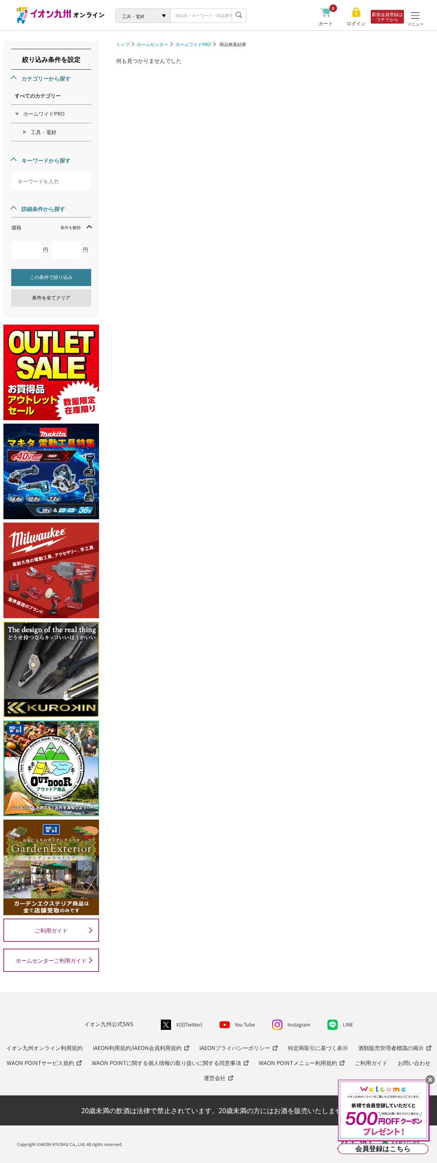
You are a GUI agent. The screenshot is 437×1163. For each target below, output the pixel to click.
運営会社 (215, 1078)
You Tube (245, 1024)
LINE (348, 1024)
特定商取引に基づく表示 (318, 1048)
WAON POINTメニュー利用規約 (298, 1063)
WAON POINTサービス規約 (40, 1063)
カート (327, 23)
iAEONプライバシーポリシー (234, 1048)
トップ (122, 44)
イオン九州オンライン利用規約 (44, 1048)
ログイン (356, 23)
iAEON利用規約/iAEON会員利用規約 (137, 1048)
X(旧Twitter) (189, 1024)
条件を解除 (70, 227)
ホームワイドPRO (193, 44)
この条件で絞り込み (51, 277)
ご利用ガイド (51, 930)
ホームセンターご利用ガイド (51, 960)
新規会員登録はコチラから (387, 17)
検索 (239, 16)
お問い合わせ (414, 1063)
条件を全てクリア (51, 297)
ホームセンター (152, 44)
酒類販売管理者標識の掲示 (391, 1048)
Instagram (298, 1024)
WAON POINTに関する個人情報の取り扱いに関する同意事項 (166, 1063)
